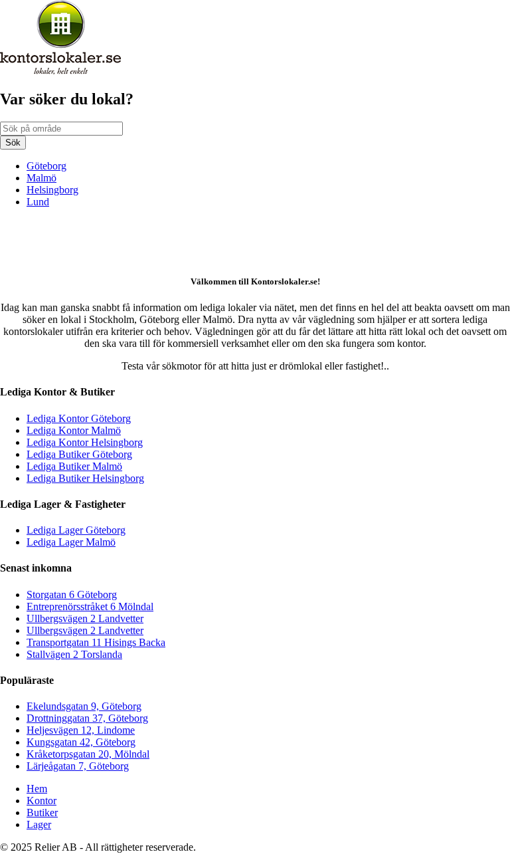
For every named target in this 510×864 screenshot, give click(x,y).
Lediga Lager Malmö (71, 542)
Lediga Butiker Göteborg (79, 454)
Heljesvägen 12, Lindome (81, 730)
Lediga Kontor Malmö (74, 430)
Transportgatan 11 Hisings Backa (96, 642)
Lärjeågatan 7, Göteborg (78, 766)
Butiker (42, 812)
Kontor (41, 800)
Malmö (41, 177)
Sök (13, 143)
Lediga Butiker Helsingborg (85, 478)
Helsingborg (52, 189)
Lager (39, 824)
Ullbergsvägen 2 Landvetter (85, 618)
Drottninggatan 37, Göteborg (87, 718)
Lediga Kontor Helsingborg (85, 442)
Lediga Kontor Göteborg (79, 418)
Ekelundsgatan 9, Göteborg (84, 706)
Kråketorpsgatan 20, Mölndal (88, 754)
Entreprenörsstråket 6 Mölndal (90, 606)
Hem (37, 788)
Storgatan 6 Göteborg (72, 594)
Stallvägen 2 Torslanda (74, 654)
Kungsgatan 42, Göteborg (81, 742)
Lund (38, 201)
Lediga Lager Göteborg (76, 530)
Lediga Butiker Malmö (74, 466)
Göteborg (46, 165)
